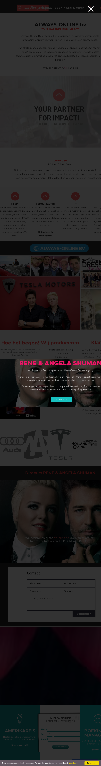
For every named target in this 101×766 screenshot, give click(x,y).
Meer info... (73, 763)
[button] (91, 9)
